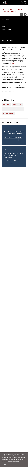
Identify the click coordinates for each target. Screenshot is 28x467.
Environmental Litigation (9, 163)
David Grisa (5, 26)
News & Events (5, 19)
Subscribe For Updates (9, 40)
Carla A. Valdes (6, 29)
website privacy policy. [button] (13, 461)
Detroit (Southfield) (8, 113)
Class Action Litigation (8, 160)
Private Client (18, 109)
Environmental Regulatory (16, 137)
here (13, 63)
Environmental (7, 109)
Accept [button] (4, 464)
